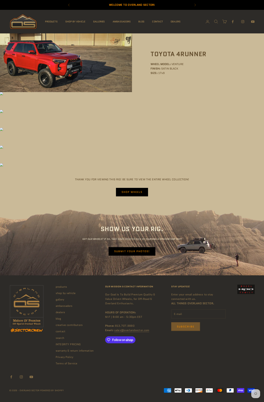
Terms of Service (66, 363)
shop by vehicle (75, 21)
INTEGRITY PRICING (68, 344)
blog (141, 21)
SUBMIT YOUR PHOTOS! (132, 251)
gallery (60, 299)
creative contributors (69, 325)
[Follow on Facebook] (233, 22)
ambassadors (122, 21)
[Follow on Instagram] (243, 22)
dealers (176, 21)
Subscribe (185, 326)
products (51, 21)
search (60, 338)
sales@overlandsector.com (131, 330)
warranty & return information (75, 351)
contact (157, 21)
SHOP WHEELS (132, 192)
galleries (99, 21)
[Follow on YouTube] (253, 22)
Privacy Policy (64, 357)
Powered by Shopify (52, 390)
